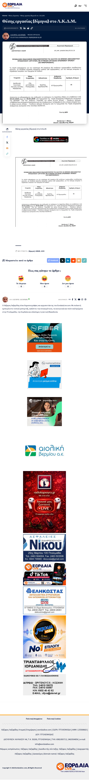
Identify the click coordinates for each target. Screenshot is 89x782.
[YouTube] (79, 299)
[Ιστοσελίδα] (69, 299)
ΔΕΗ (42, 251)
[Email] (7, 148)
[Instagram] (82, 299)
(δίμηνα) (32, 251)
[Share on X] (20, 28)
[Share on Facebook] (7, 137)
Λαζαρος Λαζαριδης (18, 35)
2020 (37, 251)
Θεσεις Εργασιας (34, 35)
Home (4, 15)
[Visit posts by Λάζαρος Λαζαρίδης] (5, 36)
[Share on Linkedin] (24, 28)
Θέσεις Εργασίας (14, 15)
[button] (75, 6)
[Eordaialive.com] (12, 6)
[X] (75, 299)
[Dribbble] (85, 299)
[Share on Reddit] (28, 28)
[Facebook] (72, 299)
